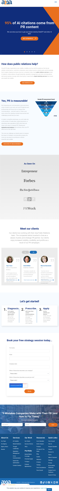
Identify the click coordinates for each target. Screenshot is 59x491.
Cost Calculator (40, 441)
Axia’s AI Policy (52, 475)
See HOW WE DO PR (27, 82)
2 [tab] (27, 52)
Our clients (27, 441)
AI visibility (16, 441)
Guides (38, 456)
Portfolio (28, 451)
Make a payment (52, 457)
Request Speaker (52, 446)
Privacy (50, 463)
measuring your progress (7, 127)
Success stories (29, 444)
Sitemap (50, 460)
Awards (3, 449)
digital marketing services (40, 76)
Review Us (51, 452)
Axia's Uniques (40, 444)
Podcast (38, 446)
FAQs (26, 446)
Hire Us (50, 444)
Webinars (38, 459)
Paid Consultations (41, 467)
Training (38, 465)
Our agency (4, 444)
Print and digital (29, 459)
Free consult (51, 441)
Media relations (17, 444)
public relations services (42, 72)
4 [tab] (32, 52)
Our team (3, 441)
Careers (50, 449)
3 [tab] (29, 52)
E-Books (38, 462)
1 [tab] (24, 52)
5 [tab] (34, 52)
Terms (49, 454)
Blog (37, 454)
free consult (39, 470)
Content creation (17, 465)
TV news (27, 461)
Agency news (4, 446)
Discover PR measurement (12, 144)
